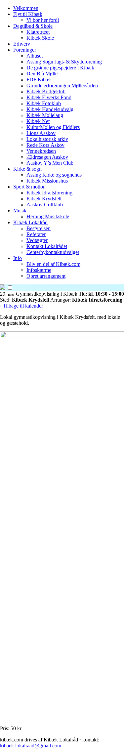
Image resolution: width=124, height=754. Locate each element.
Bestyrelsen (38, 228)
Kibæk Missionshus (47, 181)
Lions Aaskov (41, 133)
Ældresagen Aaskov (47, 157)
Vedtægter (37, 240)
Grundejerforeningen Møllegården (62, 85)
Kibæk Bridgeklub (45, 91)
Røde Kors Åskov (45, 145)
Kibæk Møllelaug (44, 115)
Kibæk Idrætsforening (49, 192)
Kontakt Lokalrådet (46, 246)
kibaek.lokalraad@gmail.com (30, 745)
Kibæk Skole (40, 38)
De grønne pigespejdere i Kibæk (60, 67)
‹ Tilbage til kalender (21, 306)
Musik (19, 210)
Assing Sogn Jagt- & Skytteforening (64, 61)
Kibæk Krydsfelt (44, 198)
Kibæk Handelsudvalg (49, 109)
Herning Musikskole (47, 216)
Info (17, 258)
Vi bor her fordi (42, 20)
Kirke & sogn (27, 169)
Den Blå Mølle (42, 73)
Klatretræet (38, 32)
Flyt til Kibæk (27, 14)
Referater (36, 234)
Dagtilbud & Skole (33, 26)
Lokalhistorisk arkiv (47, 139)
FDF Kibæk (39, 79)
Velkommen (25, 8)
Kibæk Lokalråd (30, 222)
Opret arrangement (45, 276)
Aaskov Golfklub (44, 204)
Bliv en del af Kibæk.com (53, 264)
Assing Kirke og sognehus (54, 175)
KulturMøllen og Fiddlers (53, 127)
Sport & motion (29, 186)
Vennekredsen (41, 151)
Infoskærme (38, 270)
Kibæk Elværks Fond (48, 97)
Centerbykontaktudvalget (52, 252)
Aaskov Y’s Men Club (49, 163)
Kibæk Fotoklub (43, 103)
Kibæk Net (38, 121)
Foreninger (24, 50)
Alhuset (34, 56)
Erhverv (21, 44)
